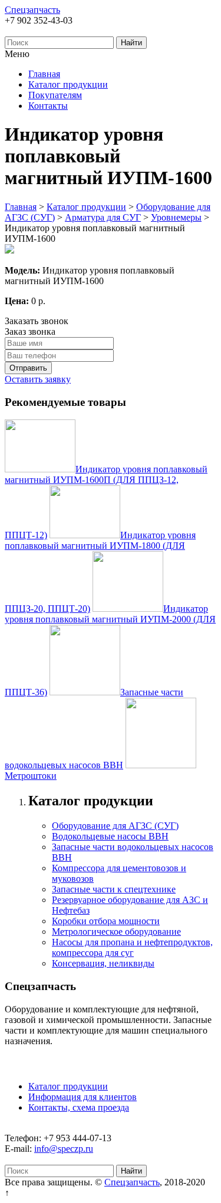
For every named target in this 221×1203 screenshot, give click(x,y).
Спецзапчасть (32, 10)
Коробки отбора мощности (106, 921)
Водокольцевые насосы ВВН (110, 836)
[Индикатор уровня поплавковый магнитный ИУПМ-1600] (9, 250)
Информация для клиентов (82, 1097)
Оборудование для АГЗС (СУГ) (115, 826)
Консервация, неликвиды (103, 963)
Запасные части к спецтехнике (114, 889)
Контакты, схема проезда (78, 1107)
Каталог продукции (68, 84)
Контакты (48, 106)
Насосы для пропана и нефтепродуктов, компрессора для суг (132, 947)
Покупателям (55, 95)
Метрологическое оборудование (116, 932)
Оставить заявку (38, 379)
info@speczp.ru (63, 1149)
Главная (44, 74)
